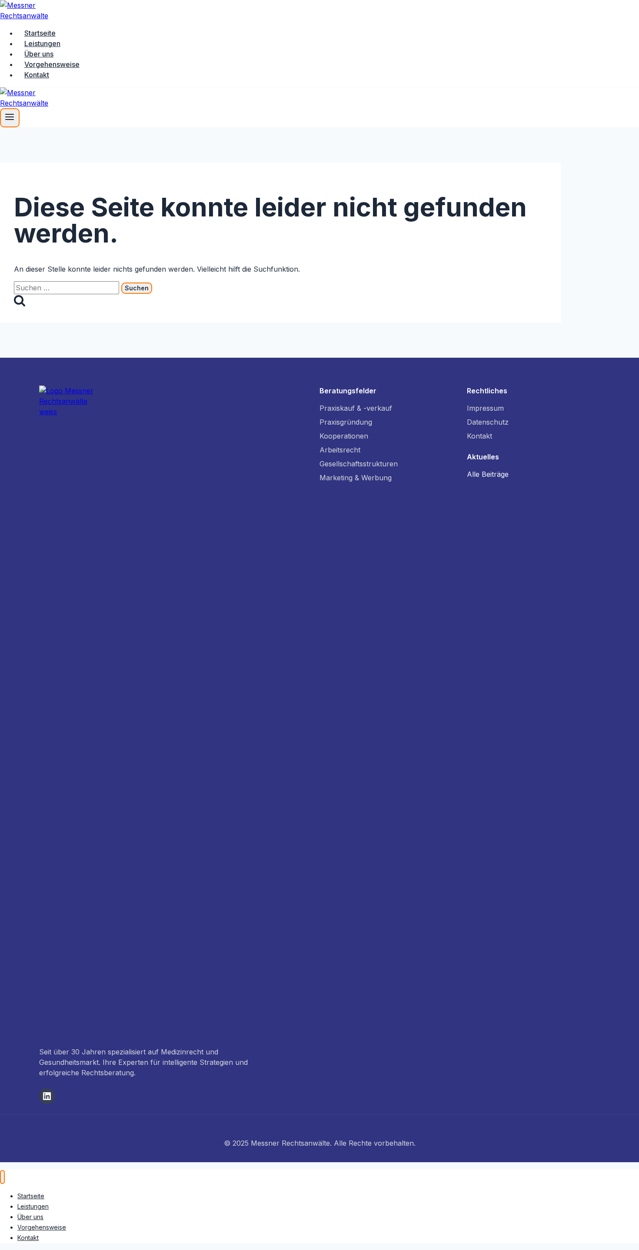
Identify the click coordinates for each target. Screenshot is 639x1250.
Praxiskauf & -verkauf (356, 408)
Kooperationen (344, 436)
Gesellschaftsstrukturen (359, 463)
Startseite (40, 33)
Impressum (485, 408)
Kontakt (36, 74)
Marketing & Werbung (356, 477)
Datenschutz (488, 422)
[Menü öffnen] (10, 117)
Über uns (38, 54)
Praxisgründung (346, 422)
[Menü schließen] (2, 1177)
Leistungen (42, 43)
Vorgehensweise (52, 64)
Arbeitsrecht (340, 449)
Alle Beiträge (488, 474)
